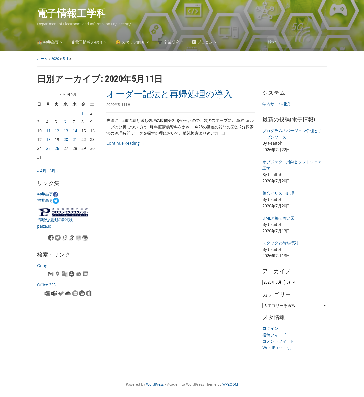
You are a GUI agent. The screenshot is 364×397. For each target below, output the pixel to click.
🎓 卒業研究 (169, 42)
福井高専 (45, 194)
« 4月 (41, 171)
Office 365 (46, 285)
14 (75, 131)
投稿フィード (274, 335)
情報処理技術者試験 (55, 219)
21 (75, 139)
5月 (65, 58)
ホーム (42, 58)
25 (48, 148)
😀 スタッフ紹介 (130, 42)
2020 (55, 58)
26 (57, 148)
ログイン (270, 328)
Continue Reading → (125, 143)
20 (66, 139)
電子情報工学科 (71, 13)
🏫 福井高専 (48, 42)
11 (48, 131)
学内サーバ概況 (276, 104)
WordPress (155, 384)
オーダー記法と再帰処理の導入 (169, 94)
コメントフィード (278, 341)
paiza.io (44, 226)
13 (66, 131)
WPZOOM (230, 384)
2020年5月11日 (118, 104)
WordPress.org (276, 347)
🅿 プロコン (202, 42)
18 (48, 139)
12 (57, 131)
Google (44, 265)
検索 (320, 42)
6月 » (53, 171)
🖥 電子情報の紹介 (87, 42)
